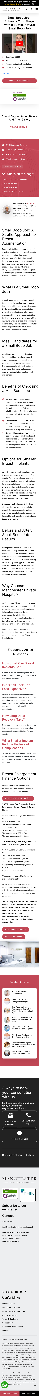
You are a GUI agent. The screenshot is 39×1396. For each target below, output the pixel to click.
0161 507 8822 (8, 1222)
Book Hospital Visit (9, 1393)
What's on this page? (20, 173)
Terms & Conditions (10, 1319)
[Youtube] (16, 1292)
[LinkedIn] (21, 1292)
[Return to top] (35, 1385)
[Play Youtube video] (19, 43)
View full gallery (18, 127)
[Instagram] (3, 1292)
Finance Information (13, 937)
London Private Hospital (13, 4)
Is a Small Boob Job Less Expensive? (16, 687)
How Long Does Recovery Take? (13, 717)
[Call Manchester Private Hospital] (27, 9)
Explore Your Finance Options (18, 798)
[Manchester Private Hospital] (19, 1180)
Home (6, 167)
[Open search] (31, 9)
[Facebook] (7, 1292)
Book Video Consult (29, 1393)
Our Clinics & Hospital (11, 1308)
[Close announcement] (33, 4)
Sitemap (5, 1331)
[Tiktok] (25, 1292)
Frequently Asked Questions (15, 180)
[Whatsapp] (4, 1385)
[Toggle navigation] (36, 9)
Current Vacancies (9, 1315)
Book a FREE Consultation (15, 191)
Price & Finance (10, 183)
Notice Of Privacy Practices (13, 1311)
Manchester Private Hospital (19, 1339)
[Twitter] (12, 1292)
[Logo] (11, 9)
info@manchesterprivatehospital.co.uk (17, 1227)
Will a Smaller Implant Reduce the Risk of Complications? (17, 744)
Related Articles (10, 187)
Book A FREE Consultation (19, 81)
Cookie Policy (7, 1323)
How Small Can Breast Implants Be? (18, 665)
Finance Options (8, 1304)
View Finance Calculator (15, 929)
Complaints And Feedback (12, 1327)
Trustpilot (5, 73)
